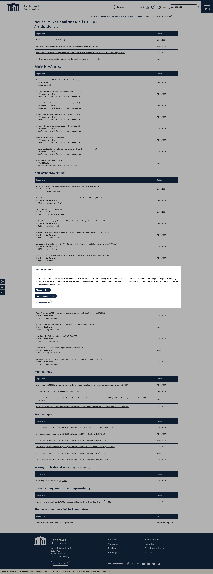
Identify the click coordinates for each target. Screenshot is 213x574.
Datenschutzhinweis (52, 284)
